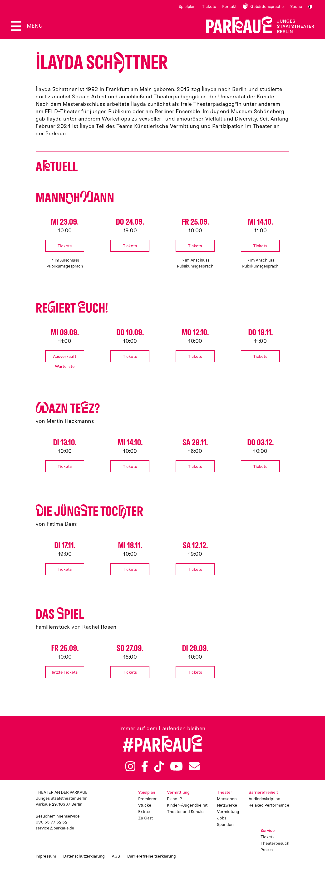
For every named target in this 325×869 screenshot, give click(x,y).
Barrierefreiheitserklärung (151, 856)
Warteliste (65, 366)
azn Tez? (68, 408)
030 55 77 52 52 (51, 822)
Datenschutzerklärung (84, 856)
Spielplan (187, 6)
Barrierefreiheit (263, 792)
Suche (296, 6)
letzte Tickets (65, 672)
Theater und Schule (185, 811)
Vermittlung (178, 792)
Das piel (60, 614)
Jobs (221, 818)
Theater (224, 792)
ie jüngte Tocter (89, 511)
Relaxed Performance (269, 805)
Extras (144, 811)
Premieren (148, 798)
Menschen (227, 798)
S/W (310, 6)
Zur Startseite (257, 24)
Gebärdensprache (267, 6)
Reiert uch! (72, 308)
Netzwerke (227, 805)
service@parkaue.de (55, 828)
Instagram (130, 766)
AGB (116, 856)
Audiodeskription (264, 798)
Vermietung (228, 811)
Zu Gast (145, 818)
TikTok (159, 766)
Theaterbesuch (275, 843)
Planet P (174, 798)
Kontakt (229, 6)
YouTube (176, 766)
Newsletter (194, 766)
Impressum (46, 856)
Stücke (144, 805)
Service (268, 830)
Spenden (225, 824)
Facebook (145, 766)
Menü (35, 26)
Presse (267, 849)
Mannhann (75, 198)
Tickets (209, 6)
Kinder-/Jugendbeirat (187, 805)
